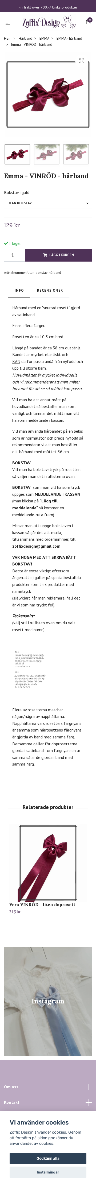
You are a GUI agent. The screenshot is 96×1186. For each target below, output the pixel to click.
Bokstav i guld (16, 216)
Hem (7, 62)
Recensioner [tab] (50, 314)
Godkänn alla (48, 1158)
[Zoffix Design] (48, 34)
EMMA (44, 62)
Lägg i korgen (61, 279)
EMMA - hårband (69, 62)
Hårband (25, 62)
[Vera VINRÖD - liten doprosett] (48, 887)
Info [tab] (19, 314)
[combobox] (48, 227)
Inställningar (48, 1172)
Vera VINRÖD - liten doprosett (42, 928)
